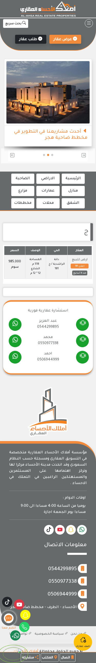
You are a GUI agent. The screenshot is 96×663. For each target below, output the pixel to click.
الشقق (73, 203)
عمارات (48, 191)
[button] (75, 155)
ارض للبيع (80, 260)
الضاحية (23, 179)
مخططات (22, 203)
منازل (73, 191)
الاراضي (48, 179)
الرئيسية (73, 179)
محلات (48, 203)
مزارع (22, 191)
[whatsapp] (15, 324)
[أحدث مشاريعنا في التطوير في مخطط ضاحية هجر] (48, 93)
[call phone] (83, 325)
